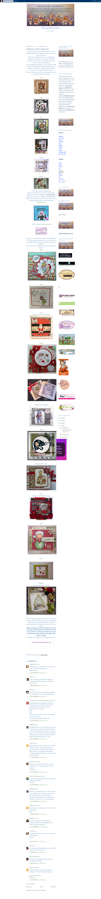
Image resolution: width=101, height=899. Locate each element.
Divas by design (50, 6)
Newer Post (29, 887)
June (63, 447)
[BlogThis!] (42, 655)
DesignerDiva (33, 664)
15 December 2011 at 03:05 (38, 721)
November (64, 435)
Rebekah (41, 583)
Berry (30, 690)
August (64, 442)
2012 (61, 423)
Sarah (41, 284)
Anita (41, 524)
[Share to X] (44, 655)
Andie (51, 242)
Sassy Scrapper (33, 762)
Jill (41, 78)
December (64, 428)
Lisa (41, 378)
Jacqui (41, 559)
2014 (61, 418)
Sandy (41, 157)
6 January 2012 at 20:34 (37, 841)
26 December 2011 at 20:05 (38, 785)
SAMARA (32, 725)
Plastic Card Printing (35, 876)
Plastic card (32, 877)
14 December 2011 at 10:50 (38, 673)
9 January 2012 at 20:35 (37, 863)
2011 (61, 426)
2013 (61, 421)
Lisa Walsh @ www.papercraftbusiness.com (40, 701)
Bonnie (41, 176)
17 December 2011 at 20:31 (38, 757)
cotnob (31, 831)
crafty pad (36, 67)
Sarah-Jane (41, 244)
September (65, 440)
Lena (41, 98)
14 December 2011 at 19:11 (38, 696)
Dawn (41, 494)
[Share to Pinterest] (47, 655)
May (63, 450)
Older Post (53, 887)
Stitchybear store (41, 202)
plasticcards (32, 867)
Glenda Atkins (33, 857)
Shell (41, 250)
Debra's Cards (33, 806)
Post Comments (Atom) (39, 890)
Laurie (41, 137)
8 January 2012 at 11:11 (37, 852)
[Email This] (41, 655)
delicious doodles (46, 224)
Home (41, 887)
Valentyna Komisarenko (35, 776)
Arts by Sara (32, 818)
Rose (41, 117)
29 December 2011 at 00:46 (38, 827)
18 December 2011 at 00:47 (38, 772)
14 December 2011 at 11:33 (38, 686)
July (63, 445)
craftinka (31, 743)
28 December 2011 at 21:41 (38, 814)
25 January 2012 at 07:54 (37, 880)
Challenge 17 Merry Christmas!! (66, 431)
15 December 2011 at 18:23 (38, 739)
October (64, 437)
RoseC (31, 677)
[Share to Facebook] (45, 655)
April (63, 452)
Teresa (31, 846)
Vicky (41, 430)
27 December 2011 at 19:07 (38, 801)
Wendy (41, 343)
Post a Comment (30, 884)
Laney (41, 312)
